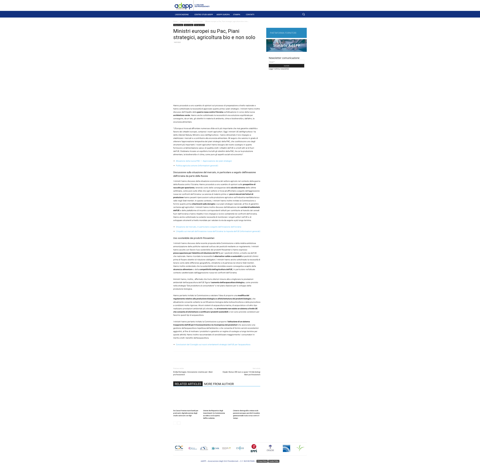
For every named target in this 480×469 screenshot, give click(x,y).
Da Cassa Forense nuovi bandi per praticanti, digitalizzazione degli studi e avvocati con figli (185, 413)
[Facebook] (190, 356)
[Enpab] (226, 449)
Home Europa (198, 21)
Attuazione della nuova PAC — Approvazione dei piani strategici (204, 161)
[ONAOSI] (270, 449)
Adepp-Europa (185, 21)
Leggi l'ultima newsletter (279, 69)
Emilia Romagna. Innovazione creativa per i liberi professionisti (193, 373)
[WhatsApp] (208, 356)
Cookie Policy (273, 461)
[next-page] (178, 423)
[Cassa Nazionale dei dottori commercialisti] (179, 449)
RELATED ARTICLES (188, 384)
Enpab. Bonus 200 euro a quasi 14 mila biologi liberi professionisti (241, 373)
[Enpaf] (300, 449)
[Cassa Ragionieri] (215, 449)
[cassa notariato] (204, 449)
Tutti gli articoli (199, 25)
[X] (196, 356)
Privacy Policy (262, 461)
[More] (214, 356)
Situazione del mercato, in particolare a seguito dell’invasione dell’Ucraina (208, 227)
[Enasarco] (286, 449)
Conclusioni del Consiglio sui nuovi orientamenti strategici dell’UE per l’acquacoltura (213, 344)
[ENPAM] (240, 449)
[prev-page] (174, 423)
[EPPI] (254, 449)
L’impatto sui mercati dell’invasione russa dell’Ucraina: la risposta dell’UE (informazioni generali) (218, 231)
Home (175, 21)
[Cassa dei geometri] (192, 449)
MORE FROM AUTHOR (219, 384)
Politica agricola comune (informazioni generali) (197, 165)
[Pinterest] (202, 356)
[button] (303, 14)
